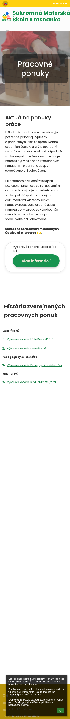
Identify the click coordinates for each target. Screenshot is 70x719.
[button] (5, 3)
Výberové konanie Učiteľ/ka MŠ (26, 348)
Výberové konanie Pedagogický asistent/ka (34, 365)
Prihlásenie (60, 3)
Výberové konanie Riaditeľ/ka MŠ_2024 (31, 382)
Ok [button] (60, 710)
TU (39, 233)
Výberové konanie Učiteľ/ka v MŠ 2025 (31, 339)
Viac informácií (36, 261)
